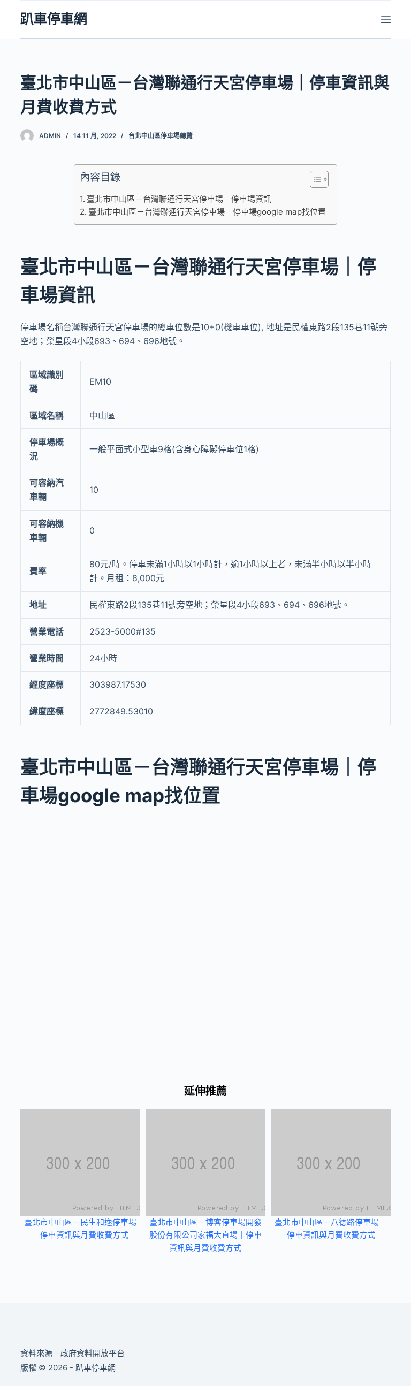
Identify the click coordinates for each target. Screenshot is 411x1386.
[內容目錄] (319, 179)
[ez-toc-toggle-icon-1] (314, 181)
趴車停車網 (53, 19)
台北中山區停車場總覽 (160, 136)
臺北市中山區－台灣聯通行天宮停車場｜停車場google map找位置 (207, 212)
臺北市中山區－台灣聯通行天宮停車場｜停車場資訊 (179, 199)
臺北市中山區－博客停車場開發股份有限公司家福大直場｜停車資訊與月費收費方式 (205, 1235)
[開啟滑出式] (386, 19)
